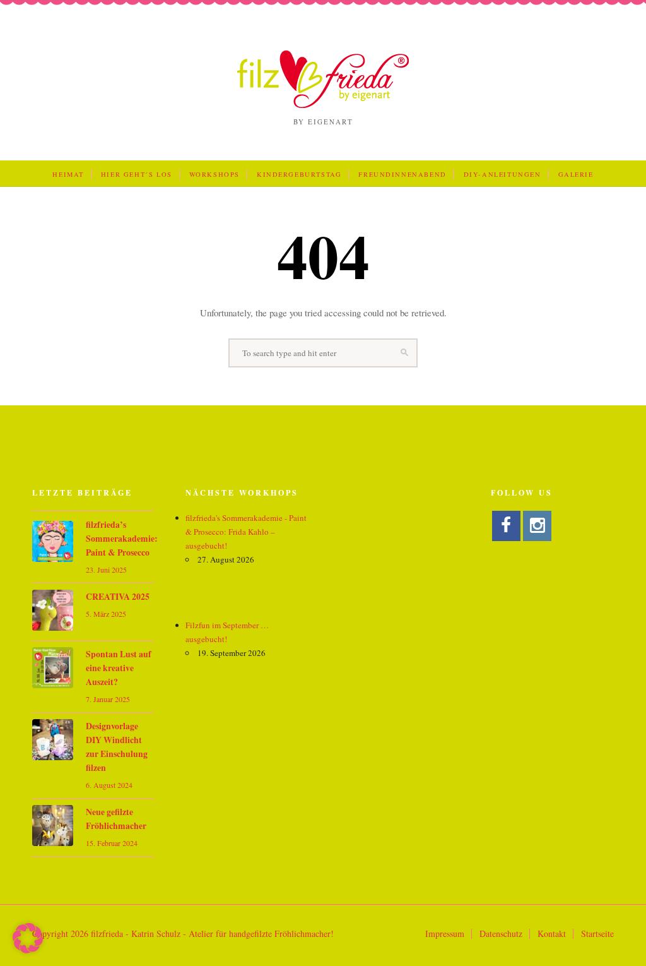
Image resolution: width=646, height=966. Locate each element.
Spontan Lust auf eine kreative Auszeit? (118, 668)
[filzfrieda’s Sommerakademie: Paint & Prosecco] (52, 543)
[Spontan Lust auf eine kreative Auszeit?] (52, 669)
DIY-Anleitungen (502, 174)
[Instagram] (537, 526)
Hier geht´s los (136, 174)
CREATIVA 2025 (118, 596)
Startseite (597, 933)
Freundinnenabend (402, 174)
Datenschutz (500, 933)
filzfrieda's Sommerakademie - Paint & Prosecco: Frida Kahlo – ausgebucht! (246, 531)
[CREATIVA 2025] (52, 612)
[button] (28, 938)
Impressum (444, 933)
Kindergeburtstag (299, 174)
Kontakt (551, 933)
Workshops (214, 174)
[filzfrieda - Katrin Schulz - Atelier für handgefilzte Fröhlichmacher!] (323, 104)
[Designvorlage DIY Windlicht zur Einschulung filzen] (52, 741)
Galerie (576, 174)
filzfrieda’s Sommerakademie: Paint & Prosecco (122, 538)
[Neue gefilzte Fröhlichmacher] (52, 827)
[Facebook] (506, 526)
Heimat (68, 174)
